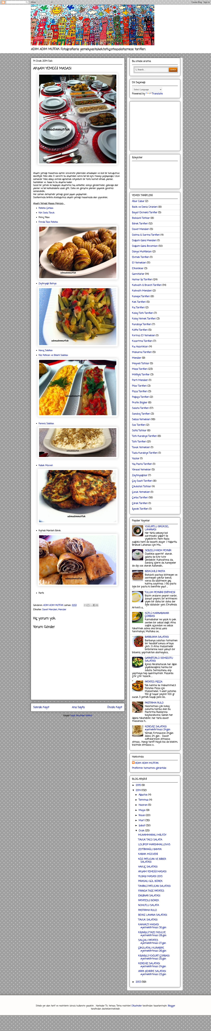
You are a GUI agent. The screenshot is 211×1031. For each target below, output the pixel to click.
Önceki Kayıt (114, 707)
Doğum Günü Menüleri (144, 240)
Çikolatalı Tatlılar (141, 486)
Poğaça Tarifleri (140, 397)
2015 (139, 785)
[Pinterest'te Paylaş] (97, 605)
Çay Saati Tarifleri (142, 481)
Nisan (142, 815)
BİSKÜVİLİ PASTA (155, 571)
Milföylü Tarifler (141, 375)
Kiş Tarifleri (138, 308)
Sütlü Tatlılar (139, 431)
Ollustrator (137, 1006)
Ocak (142, 831)
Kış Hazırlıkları (140, 347)
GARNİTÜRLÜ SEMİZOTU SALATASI (159, 659)
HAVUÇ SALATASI (148, 867)
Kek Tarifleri (139, 302)
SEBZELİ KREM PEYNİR (158, 550)
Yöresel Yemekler (141, 470)
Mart (142, 820)
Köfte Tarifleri (140, 330)
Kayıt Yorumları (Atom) (81, 715)
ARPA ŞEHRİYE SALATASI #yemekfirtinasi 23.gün (152, 972)
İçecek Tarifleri (140, 509)
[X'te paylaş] (91, 605)
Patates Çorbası (46, 208)
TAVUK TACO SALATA (150, 840)
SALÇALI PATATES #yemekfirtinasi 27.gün (152, 941)
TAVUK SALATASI (148, 920)
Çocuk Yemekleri (141, 492)
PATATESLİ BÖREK (148, 900)
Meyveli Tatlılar (140, 363)
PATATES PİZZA (153, 682)
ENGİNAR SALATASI (149, 896)
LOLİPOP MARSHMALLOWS (154, 844)
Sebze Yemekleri (141, 419)
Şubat (142, 825)
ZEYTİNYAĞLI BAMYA (150, 849)
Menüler (62, 609)
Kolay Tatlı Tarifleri (142, 313)
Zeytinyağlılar (139, 475)
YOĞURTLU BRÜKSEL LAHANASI (157, 528)
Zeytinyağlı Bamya (47, 283)
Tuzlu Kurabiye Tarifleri (145, 453)
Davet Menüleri (49, 609)
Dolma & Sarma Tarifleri (146, 235)
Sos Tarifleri (139, 425)
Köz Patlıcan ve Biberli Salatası (53, 355)
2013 (139, 982)
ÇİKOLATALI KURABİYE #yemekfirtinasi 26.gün (152, 949)
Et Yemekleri (139, 263)
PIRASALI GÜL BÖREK (150, 881)
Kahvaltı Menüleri (142, 291)
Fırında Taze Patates (48, 222)
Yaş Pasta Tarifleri (142, 464)
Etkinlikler (137, 268)
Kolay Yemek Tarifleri (144, 319)
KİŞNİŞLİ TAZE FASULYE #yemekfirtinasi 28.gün (152, 934)
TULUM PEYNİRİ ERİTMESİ (160, 592)
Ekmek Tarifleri (140, 257)
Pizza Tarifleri (139, 391)
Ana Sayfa (78, 707)
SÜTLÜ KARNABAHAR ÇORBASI (157, 614)
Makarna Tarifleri (142, 352)
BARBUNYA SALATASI (157, 637)
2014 (138, 790)
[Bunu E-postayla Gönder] (85, 605)
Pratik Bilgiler (139, 403)
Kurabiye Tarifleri (141, 324)
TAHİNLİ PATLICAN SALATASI (154, 886)
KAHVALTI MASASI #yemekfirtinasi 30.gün (152, 926)
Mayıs (142, 810)
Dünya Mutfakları (142, 252)
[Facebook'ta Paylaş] (94, 605)
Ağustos (143, 795)
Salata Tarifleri (140, 408)
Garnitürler (138, 274)
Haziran (143, 805)
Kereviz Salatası (46, 423)
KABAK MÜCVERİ (148, 854)
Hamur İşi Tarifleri (142, 280)
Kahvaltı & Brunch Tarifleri (147, 285)
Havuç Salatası (46, 350)
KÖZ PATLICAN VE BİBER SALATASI (152, 860)
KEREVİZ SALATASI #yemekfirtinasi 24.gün (157, 728)
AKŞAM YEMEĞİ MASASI (152, 872)
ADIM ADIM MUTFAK (147, 763)
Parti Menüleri (140, 380)
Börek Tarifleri (140, 224)
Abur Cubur (138, 201)
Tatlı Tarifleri (139, 442)
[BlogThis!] (88, 605)
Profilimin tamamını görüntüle (149, 768)
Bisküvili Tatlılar (141, 218)
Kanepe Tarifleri (141, 296)
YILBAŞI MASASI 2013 (150, 876)
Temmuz (144, 800)
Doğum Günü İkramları (145, 246)
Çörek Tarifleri (140, 503)
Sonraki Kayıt (41, 707)
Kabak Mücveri (46, 465)
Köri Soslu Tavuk (47, 212)
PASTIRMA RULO (154, 703)
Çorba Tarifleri (140, 498)
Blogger (171, 1006)
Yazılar (135, 458)
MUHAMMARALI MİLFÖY (152, 835)
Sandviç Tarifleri (141, 414)
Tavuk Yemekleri (141, 447)
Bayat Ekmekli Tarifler (144, 212)
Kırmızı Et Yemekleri (143, 335)
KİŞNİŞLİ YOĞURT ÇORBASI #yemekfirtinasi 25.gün (154, 957)
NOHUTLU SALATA (148, 905)
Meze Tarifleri (140, 369)
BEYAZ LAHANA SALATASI (152, 915)
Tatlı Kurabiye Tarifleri (144, 436)
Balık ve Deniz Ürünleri (145, 207)
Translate (157, 94)
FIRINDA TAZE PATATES (151, 891)
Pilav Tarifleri (139, 386)
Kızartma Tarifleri (142, 341)
